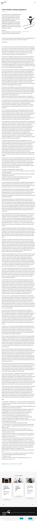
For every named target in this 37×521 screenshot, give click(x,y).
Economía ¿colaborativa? (6, 488)
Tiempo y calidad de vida (17, 488)
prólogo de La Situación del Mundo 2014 (12, 463)
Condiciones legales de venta (31, 512)
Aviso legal (12, 512)
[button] (35, 2)
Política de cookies (23, 512)
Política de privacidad (17, 512)
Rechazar (30, 518)
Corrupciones (30, 487)
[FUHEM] (3, 2)
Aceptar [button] (21, 518)
